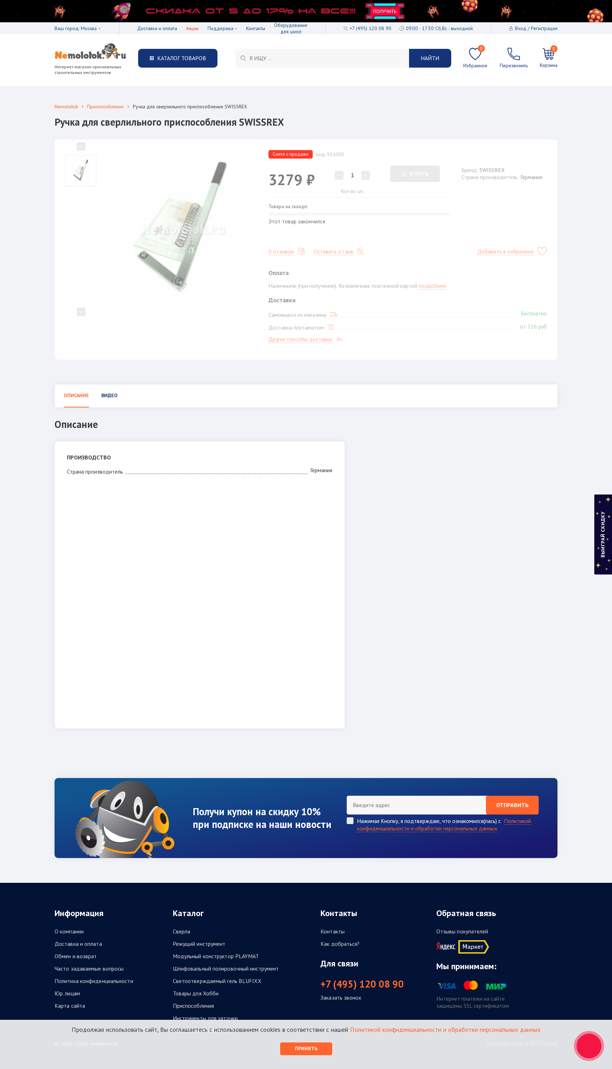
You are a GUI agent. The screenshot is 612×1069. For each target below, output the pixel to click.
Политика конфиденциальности (94, 980)
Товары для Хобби (196, 993)
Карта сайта (70, 1005)
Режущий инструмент (199, 943)
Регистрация (544, 28)
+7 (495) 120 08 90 (362, 984)
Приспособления (105, 106)
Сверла (182, 931)
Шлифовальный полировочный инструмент (226, 968)
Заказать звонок (341, 997)
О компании (69, 931)
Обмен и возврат (76, 956)
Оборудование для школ (290, 28)
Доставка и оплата (157, 28)
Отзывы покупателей (462, 931)
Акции (192, 28)
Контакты (255, 28)
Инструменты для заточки (205, 1018)
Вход (520, 28)
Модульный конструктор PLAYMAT (216, 956)
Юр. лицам (67, 993)
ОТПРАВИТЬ (512, 804)
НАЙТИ (430, 58)
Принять (306, 1048)
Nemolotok (66, 106)
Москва (89, 28)
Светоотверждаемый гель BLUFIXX (217, 980)
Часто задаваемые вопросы (89, 968)
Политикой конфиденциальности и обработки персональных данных (444, 824)
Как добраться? (340, 943)
